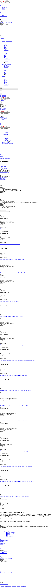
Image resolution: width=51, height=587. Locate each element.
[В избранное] (0, 225)
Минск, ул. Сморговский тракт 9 (6, 22)
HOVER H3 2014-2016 (10, 533)
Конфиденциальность (4, 584)
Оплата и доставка (3, 546)
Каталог (1, 539)
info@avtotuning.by (3, 20)
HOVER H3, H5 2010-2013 (10, 532)
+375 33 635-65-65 (3, 553)
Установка (2, 548)
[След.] (0, 509)
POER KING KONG (9, 536)
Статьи (3, 8)
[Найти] (1, 94)
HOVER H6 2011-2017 (10, 534)
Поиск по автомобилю (4, 540)
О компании (4, 7)
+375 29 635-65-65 (3, 15)
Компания (2, 541)
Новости (3, 9)
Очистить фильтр (7, 211)
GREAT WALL (6, 531)
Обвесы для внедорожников (8, 530)
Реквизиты (4, 10)
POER (7, 535)
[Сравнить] (0, 226)
